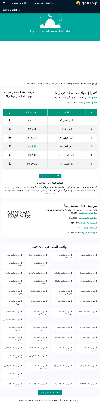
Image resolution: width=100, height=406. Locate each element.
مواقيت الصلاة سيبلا (63, 383)
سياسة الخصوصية (26, 400)
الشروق (59, 84)
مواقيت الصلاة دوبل (13, 255)
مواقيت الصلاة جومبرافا (65, 312)
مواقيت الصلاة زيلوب (87, 327)
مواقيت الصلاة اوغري (37, 355)
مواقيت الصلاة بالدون (12, 365)
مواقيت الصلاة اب (89, 337)
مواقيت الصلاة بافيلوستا (15, 338)
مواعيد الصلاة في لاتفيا (50, 392)
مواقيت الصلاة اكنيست (15, 374)
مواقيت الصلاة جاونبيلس (65, 292)
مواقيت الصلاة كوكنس (12, 319)
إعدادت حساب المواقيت (49, 175)
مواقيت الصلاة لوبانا (63, 281)
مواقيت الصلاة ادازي (88, 301)
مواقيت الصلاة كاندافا (37, 347)
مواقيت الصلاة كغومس (90, 348)
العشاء (30, 84)
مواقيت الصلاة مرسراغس (40, 312)
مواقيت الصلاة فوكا (88, 291)
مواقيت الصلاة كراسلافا (65, 348)
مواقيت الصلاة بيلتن (63, 301)
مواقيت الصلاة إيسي (38, 291)
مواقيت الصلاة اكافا (88, 383)
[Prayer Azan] (4, 3)
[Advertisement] (50, 60)
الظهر (52, 84)
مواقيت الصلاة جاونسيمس (15, 292)
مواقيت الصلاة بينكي (88, 365)
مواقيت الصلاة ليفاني (62, 273)
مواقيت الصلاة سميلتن (37, 383)
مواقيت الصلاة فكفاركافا (15, 356)
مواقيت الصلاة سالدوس (40, 366)
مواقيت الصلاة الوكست (15, 264)
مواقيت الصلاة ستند (88, 255)
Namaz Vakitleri (41, 3)
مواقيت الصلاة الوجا (13, 273)
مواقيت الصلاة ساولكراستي (15, 328)
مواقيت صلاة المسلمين (45, 400)
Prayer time (17, 3)
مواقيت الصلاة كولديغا (37, 273)
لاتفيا (93, 92)
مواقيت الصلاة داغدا (88, 281)
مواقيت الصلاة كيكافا (87, 311)
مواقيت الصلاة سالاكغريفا (40, 282)
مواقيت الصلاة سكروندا (15, 302)
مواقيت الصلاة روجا (88, 273)
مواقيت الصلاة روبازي (62, 365)
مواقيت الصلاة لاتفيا (63, 337)
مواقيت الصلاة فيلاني (62, 327)
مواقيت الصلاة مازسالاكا (15, 384)
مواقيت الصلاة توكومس (40, 264)
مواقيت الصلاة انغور (13, 311)
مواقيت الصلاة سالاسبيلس (40, 338)
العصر (46, 84)
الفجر (65, 84)
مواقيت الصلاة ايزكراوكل (15, 282)
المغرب (39, 84)
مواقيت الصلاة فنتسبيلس (65, 256)
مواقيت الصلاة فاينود (13, 347)
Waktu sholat (10, 10)
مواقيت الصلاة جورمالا (37, 255)
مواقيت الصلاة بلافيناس (40, 328)
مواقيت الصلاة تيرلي (38, 301)
